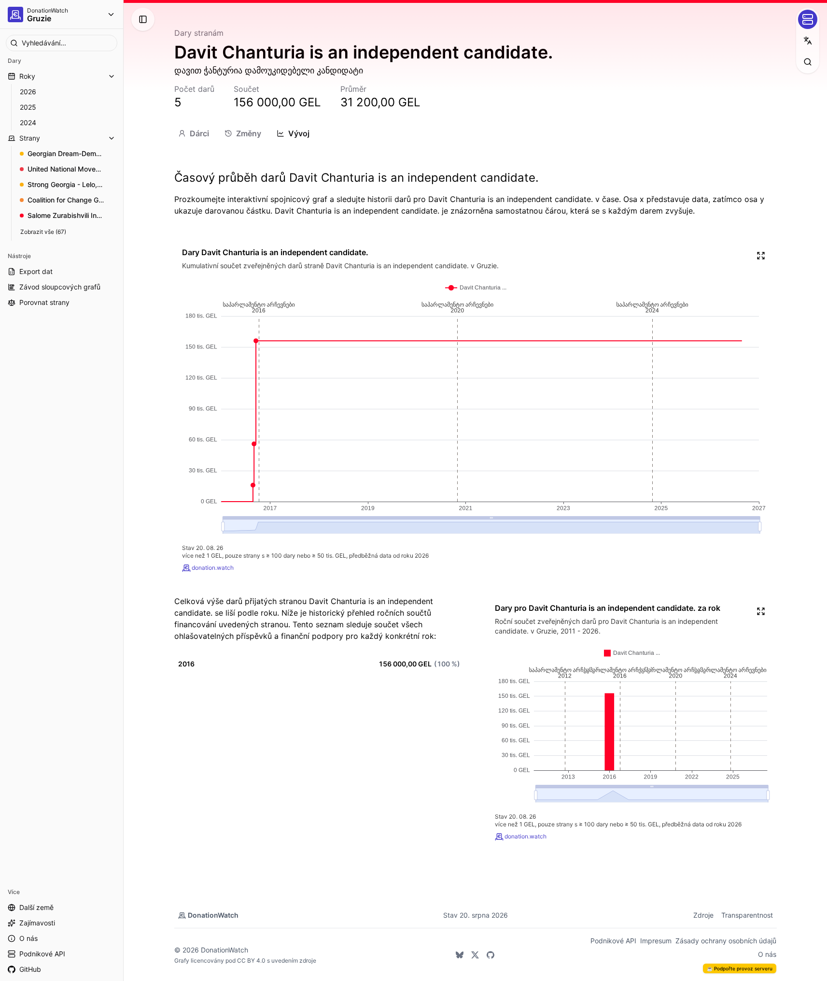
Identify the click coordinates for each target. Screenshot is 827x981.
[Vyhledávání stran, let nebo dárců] (807, 62)
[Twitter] (475, 955)
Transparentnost (747, 915)
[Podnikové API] (807, 19)
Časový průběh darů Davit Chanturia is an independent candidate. (356, 178)
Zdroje (703, 915)
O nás (767, 954)
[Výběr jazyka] (807, 40)
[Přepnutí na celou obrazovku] (761, 255)
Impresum (656, 941)
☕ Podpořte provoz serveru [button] (739, 968)
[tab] (193, 133)
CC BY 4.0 (251, 960)
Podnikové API (613, 941)
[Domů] (15, 14)
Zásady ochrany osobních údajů (725, 941)
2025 (28, 107)
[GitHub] (490, 955)
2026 (28, 91)
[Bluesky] (459, 955)
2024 (28, 122)
